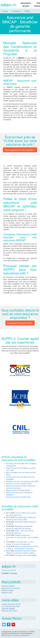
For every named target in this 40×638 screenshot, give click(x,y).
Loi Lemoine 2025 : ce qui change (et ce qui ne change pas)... (19, 543)
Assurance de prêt (8, 586)
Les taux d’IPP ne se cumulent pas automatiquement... (21, 514)
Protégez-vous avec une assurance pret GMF (22, 481)
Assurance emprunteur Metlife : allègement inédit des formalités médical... (21, 552)
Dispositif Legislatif (8, 608)
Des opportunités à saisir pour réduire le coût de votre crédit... (21, 518)
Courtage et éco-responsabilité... (26, 555)
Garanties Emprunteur (9, 611)
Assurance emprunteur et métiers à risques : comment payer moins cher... (22, 547)
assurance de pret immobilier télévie (19, 483)
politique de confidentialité (21, 635)
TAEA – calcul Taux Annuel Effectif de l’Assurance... (20, 532)
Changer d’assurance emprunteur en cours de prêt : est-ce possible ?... (22, 537)
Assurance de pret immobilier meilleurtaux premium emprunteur (21, 487)
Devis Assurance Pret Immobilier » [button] (20, 149)
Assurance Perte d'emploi (11, 588)
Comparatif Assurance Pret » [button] (20, 323)
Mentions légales (7, 635)
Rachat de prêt (7, 592)
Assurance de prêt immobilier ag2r (18, 497)
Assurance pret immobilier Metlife (18, 490)
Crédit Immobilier (8, 590)
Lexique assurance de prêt (11, 604)
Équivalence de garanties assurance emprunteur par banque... (19, 527)
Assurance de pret (26, 4)
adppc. (8, 4)
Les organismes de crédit (10, 606)
